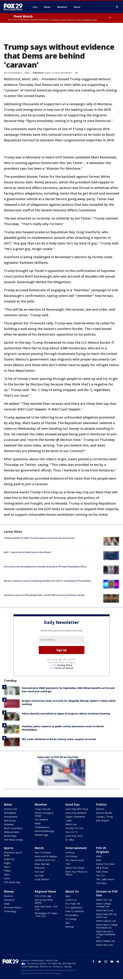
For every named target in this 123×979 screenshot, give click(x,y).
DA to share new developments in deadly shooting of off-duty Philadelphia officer (45, 566)
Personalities (72, 915)
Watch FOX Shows (74, 867)
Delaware (9, 824)
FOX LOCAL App (43, 895)
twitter (99, 961)
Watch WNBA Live (105, 941)
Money (9, 891)
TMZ (67, 863)
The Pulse (101, 883)
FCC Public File (72, 903)
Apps (67, 895)
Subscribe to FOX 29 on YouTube (57, 757)
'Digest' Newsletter (75, 816)
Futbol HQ (9, 859)
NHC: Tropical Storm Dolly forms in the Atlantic (27, 552)
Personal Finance (13, 907)
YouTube (39, 875)
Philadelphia (10, 812)
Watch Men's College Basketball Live (107, 926)
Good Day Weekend (75, 812)
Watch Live (71, 824)
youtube (111, 961)
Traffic (68, 820)
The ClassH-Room (74, 860)
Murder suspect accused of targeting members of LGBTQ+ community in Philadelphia (47, 580)
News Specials (42, 863)
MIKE (99, 856)
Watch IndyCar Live (106, 920)
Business (8, 895)
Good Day (72, 804)
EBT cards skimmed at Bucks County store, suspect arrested (59, 739)
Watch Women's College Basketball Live (105, 934)
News (27, 72)
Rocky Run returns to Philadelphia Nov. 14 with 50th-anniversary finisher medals (44, 595)
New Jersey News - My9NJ (44, 901)
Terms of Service (63, 668)
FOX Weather (41, 819)
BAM (98, 860)
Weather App (41, 834)
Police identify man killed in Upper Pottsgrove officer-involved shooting (66, 713)
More (77, 6)
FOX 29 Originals (102, 850)
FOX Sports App (12, 882)
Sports (8, 848)
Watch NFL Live (104, 899)
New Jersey (10, 820)
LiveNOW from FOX (45, 860)
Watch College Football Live (103, 905)
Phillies (7, 870)
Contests (70, 852)
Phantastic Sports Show (13, 854)
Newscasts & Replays (46, 856)
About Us (72, 891)
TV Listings (71, 918)
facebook (93, 961)
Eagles (7, 863)
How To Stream (43, 852)
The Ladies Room (105, 879)
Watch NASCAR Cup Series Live (106, 916)
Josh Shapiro (102, 820)
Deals (7, 903)
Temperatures (42, 827)
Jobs (67, 922)
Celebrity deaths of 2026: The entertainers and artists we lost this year (39, 537)
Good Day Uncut (74, 835)
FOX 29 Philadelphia (13, 72)
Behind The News (105, 863)
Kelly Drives (102, 871)
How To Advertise (74, 911)
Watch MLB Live (104, 910)
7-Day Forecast (43, 809)
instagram (105, 961)
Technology (10, 911)
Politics (101, 804)
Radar (38, 823)
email (117, 961)
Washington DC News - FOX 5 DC (46, 915)
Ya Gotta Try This (74, 828)
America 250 (10, 809)
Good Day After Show (76, 809)
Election (100, 809)
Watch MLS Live (104, 944)
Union (7, 878)
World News (10, 835)
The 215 (100, 875)
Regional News (45, 891)
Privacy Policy (64, 665)
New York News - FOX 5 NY (46, 908)
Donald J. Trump (104, 816)
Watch (39, 848)
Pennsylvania (10, 816)
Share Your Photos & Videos (76, 873)
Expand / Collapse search (117, 7)
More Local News (13, 828)
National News (11, 832)
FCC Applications (74, 907)
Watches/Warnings (44, 831)
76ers (7, 874)
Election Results (104, 812)
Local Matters (42, 879)
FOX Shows (71, 856)
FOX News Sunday (13, 839)
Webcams (40, 867)
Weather (41, 804)
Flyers (7, 866)
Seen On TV (71, 832)
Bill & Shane (102, 867)
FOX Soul (39, 871)
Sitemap (69, 926)
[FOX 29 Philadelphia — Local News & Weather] (14, 7)
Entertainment (76, 848)
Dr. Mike (69, 839)
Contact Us (71, 899)
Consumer (9, 899)
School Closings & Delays (44, 814)
